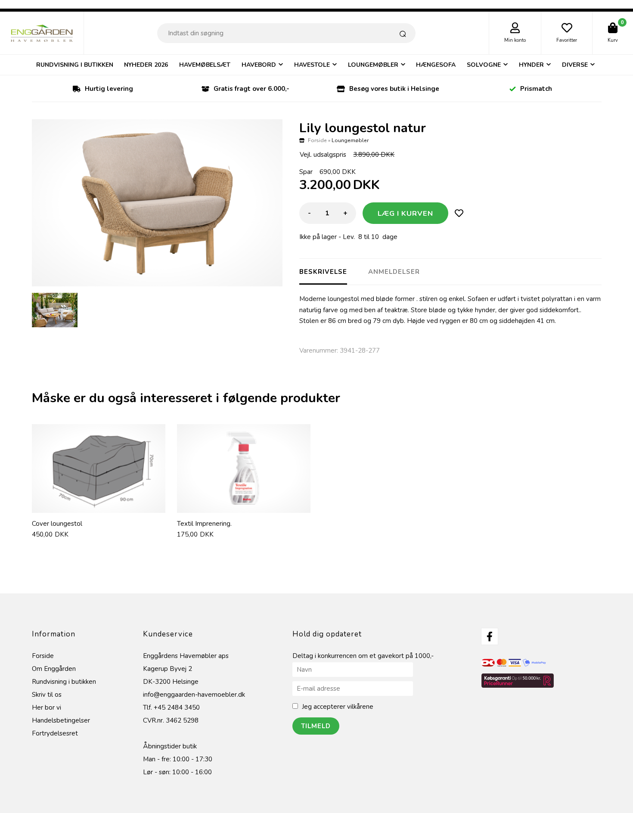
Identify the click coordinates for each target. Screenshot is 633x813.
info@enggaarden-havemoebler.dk (194, 694)
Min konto (515, 40)
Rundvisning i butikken (74, 65)
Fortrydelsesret (55, 733)
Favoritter (566, 40)
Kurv (613, 40)
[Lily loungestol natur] (157, 202)
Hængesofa (436, 65)
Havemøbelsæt (204, 65)
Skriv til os (47, 694)
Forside (317, 140)
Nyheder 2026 (146, 65)
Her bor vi (46, 707)
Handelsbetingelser (61, 720)
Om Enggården (54, 668)
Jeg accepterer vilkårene (337, 706)
